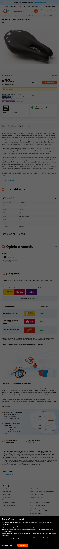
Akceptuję (23, 545)
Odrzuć (12, 545)
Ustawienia (5, 545)
